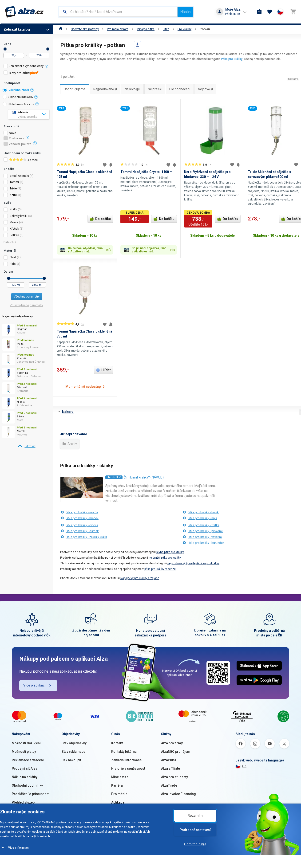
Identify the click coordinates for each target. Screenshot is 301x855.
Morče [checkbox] (14, 222)
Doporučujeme (75, 89)
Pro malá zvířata (117, 29)
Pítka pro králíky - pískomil (205, 531)
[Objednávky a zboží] (259, 12)
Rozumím (195, 815)
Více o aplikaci (34, 685)
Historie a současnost (128, 768)
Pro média (119, 794)
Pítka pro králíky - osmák (82, 531)
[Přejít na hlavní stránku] (24, 12)
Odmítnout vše (195, 844)
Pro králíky (184, 29)
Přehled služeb (23, 802)
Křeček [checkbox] (14, 228)
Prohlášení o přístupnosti (31, 794)
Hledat (185, 12)
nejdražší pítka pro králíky (165, 557)
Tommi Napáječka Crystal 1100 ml (147, 172)
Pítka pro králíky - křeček (82, 518)
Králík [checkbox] (13, 209)
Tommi (14, 182)
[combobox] (118, 12)
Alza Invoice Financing (178, 794)
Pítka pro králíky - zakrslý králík (86, 537)
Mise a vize (119, 777)
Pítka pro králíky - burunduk (206, 543)
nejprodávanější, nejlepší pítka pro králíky (193, 563)
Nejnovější (205, 89)
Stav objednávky (74, 743)
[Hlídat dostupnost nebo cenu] (110, 164)
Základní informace (126, 760)
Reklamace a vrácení (28, 760)
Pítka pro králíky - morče (82, 512)
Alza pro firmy (172, 743)
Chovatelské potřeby (85, 29)
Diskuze (293, 79)
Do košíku (103, 219)
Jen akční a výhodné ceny (26, 66)
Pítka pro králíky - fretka (203, 525)
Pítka (166, 29)
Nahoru (68, 412)
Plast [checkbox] (13, 257)
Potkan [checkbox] (14, 235)
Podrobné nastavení (195, 830)
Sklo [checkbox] (13, 264)
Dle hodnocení (179, 89)
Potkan (205, 29)
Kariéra (117, 785)
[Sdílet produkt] (137, 44)
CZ (244, 766)
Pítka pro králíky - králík (203, 512)
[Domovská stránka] (61, 29)
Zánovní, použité (20, 144)
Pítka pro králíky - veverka (205, 537)
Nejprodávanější (105, 89)
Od (5, 49)
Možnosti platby (24, 751)
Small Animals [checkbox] (19, 175)
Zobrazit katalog (17, 29)
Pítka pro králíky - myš (202, 518)
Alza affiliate (170, 768)
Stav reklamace (73, 751)
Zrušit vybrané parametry (26, 305)
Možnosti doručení (26, 743)
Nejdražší (155, 89)
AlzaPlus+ (169, 760)
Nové (12, 133)
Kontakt (117, 743)
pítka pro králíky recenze (160, 569)
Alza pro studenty (174, 777)
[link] (26, 446)
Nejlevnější (132, 89)
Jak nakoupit (71, 760)
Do (47, 49)
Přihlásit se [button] (232, 14)
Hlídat (106, 370)
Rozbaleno (16, 138)
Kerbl (13, 195)
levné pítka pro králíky (170, 552)
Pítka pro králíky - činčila (82, 525)
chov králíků (114, 477)
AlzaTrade (169, 785)
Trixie (13, 188)
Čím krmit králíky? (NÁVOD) (144, 477)
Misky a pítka (145, 29)
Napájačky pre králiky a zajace (139, 578)
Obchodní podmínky (27, 785)
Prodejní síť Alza (24, 768)
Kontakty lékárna (124, 751)
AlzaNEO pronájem (175, 751)
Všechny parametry (27, 296)
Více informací (18, 847)
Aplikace (117, 802)
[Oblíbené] (270, 12)
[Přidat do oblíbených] (104, 164)
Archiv (72, 444)
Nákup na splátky (24, 777)
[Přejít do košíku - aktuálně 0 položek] (293, 12)
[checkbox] (26, 66)
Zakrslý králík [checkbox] (19, 216)
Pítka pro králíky (231, 59)
